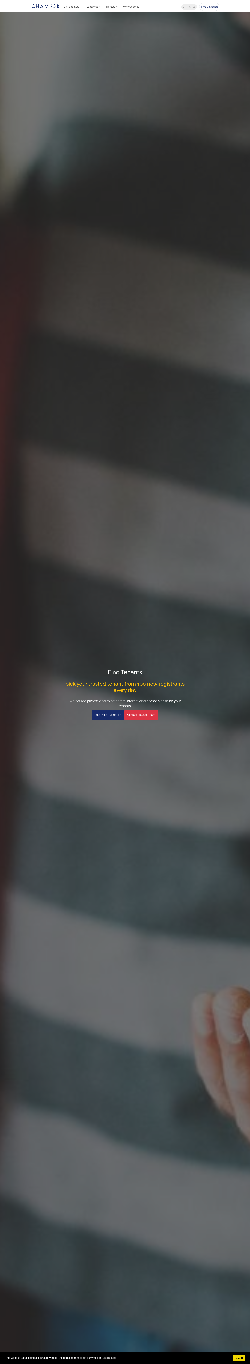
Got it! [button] (239, 1358)
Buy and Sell (71, 6)
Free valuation (209, 6)
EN (184, 6)
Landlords (92, 6)
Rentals (110, 6)
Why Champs (131, 6)
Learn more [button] (109, 1357)
